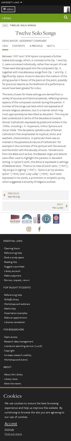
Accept (11, 423)
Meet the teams (12, 383)
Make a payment (12, 275)
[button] (66, 18)
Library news (10, 379)
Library (6, 18)
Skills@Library (11, 299)
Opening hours (12, 248)
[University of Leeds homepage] (67, 9)
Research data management (18, 341)
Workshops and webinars (17, 304)
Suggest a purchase (14, 266)
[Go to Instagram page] (29, 229)
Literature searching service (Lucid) (23, 346)
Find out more (13, 434)
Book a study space (14, 257)
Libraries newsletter (14, 322)
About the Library (13, 374)
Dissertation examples (15, 313)
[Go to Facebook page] (39, 229)
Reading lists (10, 262)
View (5, 46)
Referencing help (13, 253)
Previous (37, 46)
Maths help (10, 308)
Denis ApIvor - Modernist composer (24, 41)
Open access (10, 337)
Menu (10, 9)
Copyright (9, 350)
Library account (12, 271)
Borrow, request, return (17, 280)
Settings (9, 429)
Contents (18, 46)
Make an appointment (15, 317)
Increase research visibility (17, 355)
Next (50, 46)
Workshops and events (16, 359)
